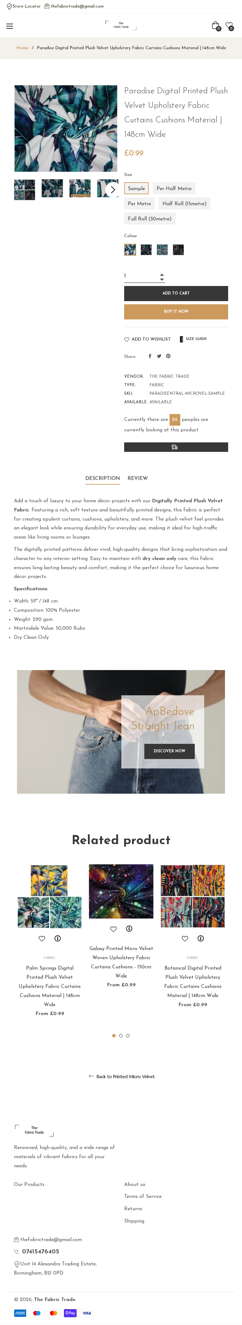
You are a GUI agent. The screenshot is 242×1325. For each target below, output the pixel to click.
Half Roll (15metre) (185, 204)
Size (128, 174)
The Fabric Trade (54, 1299)
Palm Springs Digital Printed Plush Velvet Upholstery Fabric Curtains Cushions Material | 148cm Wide (50, 986)
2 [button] (121, 1035)
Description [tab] (102, 478)
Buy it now (176, 312)
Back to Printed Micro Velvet (125, 1076)
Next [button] (113, 190)
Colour (130, 236)
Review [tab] (138, 478)
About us (134, 1184)
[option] (49, 951)
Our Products (29, 1184)
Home (22, 48)
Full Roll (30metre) (150, 219)
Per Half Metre (174, 188)
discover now (169, 751)
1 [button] (114, 1035)
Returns (133, 1208)
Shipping (134, 1221)
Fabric (49, 957)
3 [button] (128, 1035)
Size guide (196, 339)
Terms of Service (143, 1196)
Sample (136, 188)
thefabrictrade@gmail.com (77, 6)
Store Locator (27, 6)
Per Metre (139, 204)
